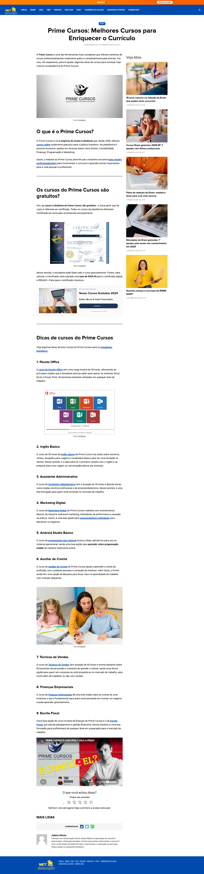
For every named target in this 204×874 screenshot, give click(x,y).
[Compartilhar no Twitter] (87, 826)
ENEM (33, 10)
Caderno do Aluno (94, 10)
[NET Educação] (11, 11)
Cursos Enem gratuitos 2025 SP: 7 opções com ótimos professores (144, 147)
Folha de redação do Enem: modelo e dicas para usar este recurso (146, 194)
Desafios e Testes (116, 10)
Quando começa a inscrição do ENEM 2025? (146, 292)
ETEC (79, 10)
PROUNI (57, 10)
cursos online (43, 144)
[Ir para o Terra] (102, 2)
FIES (49, 10)
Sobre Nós (133, 10)
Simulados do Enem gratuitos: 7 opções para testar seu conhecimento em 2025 (146, 243)
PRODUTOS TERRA (165, 2)
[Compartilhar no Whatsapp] (92, 826)
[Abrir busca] (199, 10)
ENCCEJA (69, 10)
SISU (41, 10)
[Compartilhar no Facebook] (82, 826)
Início (24, 10)
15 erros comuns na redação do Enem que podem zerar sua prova (146, 99)
